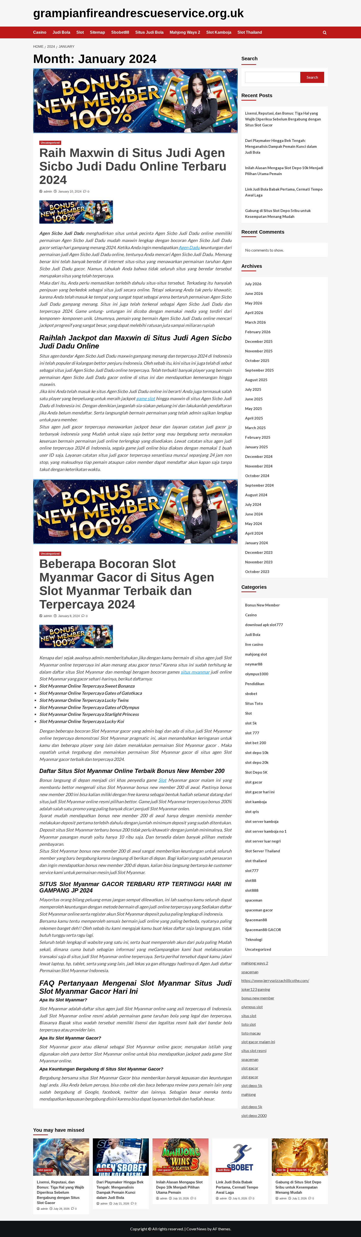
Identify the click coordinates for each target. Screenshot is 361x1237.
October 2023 (257, 571)
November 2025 (259, 351)
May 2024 (253, 523)
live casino (254, 644)
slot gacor (253, 782)
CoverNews (196, 1228)
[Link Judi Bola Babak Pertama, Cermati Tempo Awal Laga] (240, 1157)
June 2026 (254, 293)
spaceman (253, 900)
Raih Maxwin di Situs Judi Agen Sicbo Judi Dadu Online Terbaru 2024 (133, 166)
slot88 (250, 880)
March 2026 (255, 322)
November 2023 (259, 562)
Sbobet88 (120, 32)
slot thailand (256, 861)
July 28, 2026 (61, 1208)
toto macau (251, 1033)
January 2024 (256, 543)
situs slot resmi (253, 1050)
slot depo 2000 (254, 1115)
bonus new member (257, 998)
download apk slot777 (264, 624)
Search (249, 58)
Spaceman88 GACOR (263, 929)
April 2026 (254, 312)
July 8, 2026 (240, 1198)
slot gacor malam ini (258, 1041)
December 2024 (259, 456)
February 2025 (257, 437)
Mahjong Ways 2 (185, 32)
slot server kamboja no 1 (266, 831)
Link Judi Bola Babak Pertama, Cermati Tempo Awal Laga (283, 192)
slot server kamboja (261, 821)
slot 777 (252, 733)
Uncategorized (50, 142)
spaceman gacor (259, 910)
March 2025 (255, 427)
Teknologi (253, 939)
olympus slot (252, 1006)
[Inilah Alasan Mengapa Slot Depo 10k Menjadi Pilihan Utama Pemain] (180, 1157)
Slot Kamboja (218, 32)
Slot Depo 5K (256, 772)
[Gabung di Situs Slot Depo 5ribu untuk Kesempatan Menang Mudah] (300, 1157)
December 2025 (259, 341)
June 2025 (254, 399)
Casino (39, 32)
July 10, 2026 (181, 1198)
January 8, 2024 (69, 616)
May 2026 (253, 303)
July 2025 (253, 389)
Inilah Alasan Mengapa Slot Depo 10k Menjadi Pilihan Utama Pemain (284, 171)
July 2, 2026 (299, 1198)
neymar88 (253, 664)
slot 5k (251, 723)
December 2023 (259, 552)
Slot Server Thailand (262, 851)
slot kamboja (256, 802)
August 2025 (256, 379)
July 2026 (253, 284)
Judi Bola (61, 32)
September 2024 (259, 485)
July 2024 (253, 504)
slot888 (251, 890)
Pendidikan (254, 683)
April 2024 (254, 533)
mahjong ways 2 (254, 963)
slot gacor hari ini (260, 792)
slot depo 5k (251, 1085)
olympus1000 (256, 674)
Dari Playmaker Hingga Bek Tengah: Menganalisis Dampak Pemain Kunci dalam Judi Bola (281, 146)
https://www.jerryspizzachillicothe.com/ (275, 980)
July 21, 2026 (121, 1203)
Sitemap (97, 32)
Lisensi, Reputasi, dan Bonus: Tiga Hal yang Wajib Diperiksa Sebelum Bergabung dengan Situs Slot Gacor (283, 119)
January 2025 (256, 447)
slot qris (252, 811)
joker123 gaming (255, 989)
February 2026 (257, 332)
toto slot (248, 1024)
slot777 (251, 870)
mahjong (248, 1094)
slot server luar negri (263, 841)
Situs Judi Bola (149, 32)
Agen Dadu (189, 247)
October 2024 (257, 475)
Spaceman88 (256, 920)
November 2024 (259, 466)
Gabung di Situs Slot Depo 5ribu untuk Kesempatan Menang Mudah (278, 213)
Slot (80, 32)
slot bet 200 (255, 742)
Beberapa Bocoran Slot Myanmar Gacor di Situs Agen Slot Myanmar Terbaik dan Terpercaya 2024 (126, 584)
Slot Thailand (249, 32)
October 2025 (257, 360)
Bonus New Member (262, 605)
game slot (145, 398)
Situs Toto (254, 703)
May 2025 (253, 408)
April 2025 (254, 418)
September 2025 (259, 370)
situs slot (248, 1015)
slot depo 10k (256, 752)
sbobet (251, 693)
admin (48, 191)
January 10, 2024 (70, 191)
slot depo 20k (256, 762)
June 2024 (254, 514)
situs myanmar (195, 672)
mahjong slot (256, 654)
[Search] (325, 33)
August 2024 (256, 495)
